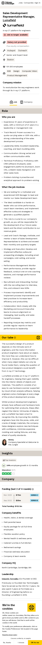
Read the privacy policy (9, 635)
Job (15, 102)
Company (28, 102)
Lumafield (9, 20)
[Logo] (7, 3)
